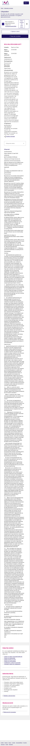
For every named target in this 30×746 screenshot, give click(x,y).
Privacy (9, 742)
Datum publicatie (6, 54)
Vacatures (3, 744)
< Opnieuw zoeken (15, 31)
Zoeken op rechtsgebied (10, 661)
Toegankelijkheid (19, 742)
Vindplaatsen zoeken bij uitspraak (12, 662)
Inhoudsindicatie (8, 70)
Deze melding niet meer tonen (22, 24)
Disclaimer (11, 744)
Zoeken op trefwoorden (9, 658)
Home (2, 8)
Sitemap (6, 742)
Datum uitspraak (6, 50)
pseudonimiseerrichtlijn (10, 26)
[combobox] (15, 143)
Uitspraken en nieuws (8, 8)
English (2, 742)
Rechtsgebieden (8, 61)
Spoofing (25, 742)
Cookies (13, 742)
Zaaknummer (7, 57)
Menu (25, 2)
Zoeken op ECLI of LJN (10, 659)
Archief (7, 744)
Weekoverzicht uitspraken (9, 712)
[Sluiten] (27, 24)
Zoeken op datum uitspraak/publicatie (13, 656)
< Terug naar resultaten (15, 36)
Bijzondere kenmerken (7, 65)
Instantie (6, 47)
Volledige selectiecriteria (9, 695)
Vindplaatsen (7, 123)
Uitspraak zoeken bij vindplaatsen (12, 664)
